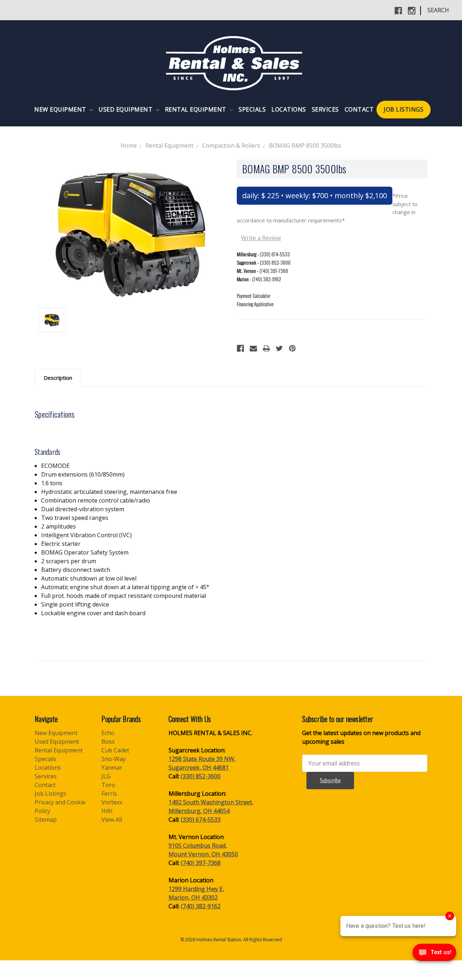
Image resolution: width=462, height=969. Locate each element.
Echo (107, 733)
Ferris (109, 794)
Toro (108, 785)
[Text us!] (434, 954)
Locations (288, 109)
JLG (105, 776)
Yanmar (111, 768)
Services (325, 109)
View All (111, 820)
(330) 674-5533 (275, 254)
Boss (108, 742)
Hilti (106, 811)
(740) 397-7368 (274, 270)
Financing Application (255, 304)
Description (58, 377)
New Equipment (61, 109)
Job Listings (403, 109)
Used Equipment (126, 109)
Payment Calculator (253, 295)
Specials (252, 109)
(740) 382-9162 (266, 279)
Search (438, 10)
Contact (359, 109)
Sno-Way (113, 759)
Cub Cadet (115, 750)
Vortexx (111, 802)
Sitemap (46, 820)
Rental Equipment (196, 109)
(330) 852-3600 (275, 262)
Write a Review (261, 238)
